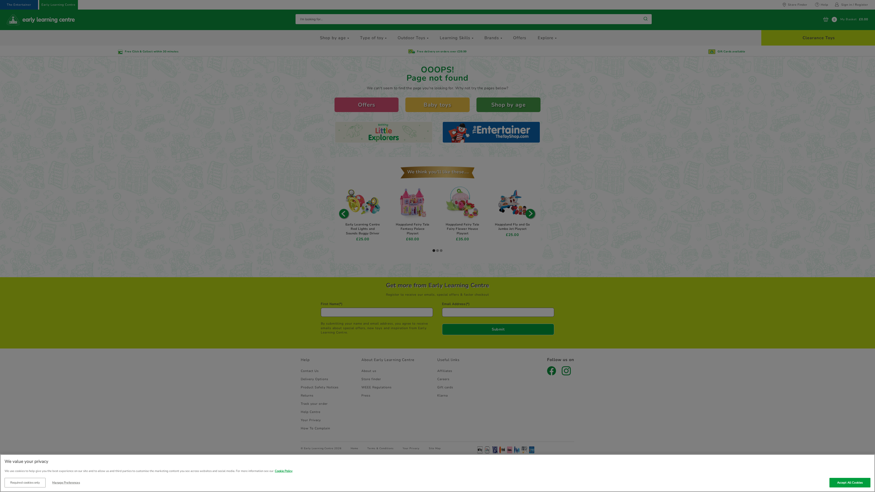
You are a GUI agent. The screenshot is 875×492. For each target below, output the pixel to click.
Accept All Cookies (850, 482)
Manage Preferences (66, 482)
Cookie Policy (284, 471)
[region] (437, 473)
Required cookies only (25, 482)
